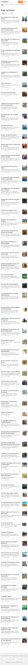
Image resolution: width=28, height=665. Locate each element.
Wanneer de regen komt (7, 532)
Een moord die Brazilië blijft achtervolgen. (10, 486)
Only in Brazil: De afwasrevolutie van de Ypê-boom (10, 474)
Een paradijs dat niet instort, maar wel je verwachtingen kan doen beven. (10, 128)
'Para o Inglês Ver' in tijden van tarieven (9, 18)
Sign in (25, 1)
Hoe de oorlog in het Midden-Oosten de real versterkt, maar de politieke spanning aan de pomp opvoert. (10, 610)
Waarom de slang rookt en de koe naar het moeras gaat (10, 104)
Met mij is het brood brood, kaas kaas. (9, 94)
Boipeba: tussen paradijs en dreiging (8, 220)
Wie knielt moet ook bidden (8, 92)
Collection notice (22, 655)
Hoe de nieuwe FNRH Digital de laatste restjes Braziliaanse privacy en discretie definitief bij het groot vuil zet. (10, 631)
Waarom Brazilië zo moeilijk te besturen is (9, 542)
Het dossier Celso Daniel (7, 485)
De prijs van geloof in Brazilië (9, 135)
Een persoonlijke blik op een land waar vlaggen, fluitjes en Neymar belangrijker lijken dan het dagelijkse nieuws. (10, 297)
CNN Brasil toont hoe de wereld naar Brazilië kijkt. (9, 467)
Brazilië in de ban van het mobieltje (10, 371)
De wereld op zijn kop (7, 523)
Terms (17, 655)
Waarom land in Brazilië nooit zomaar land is (9, 402)
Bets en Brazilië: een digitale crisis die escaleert (10, 40)
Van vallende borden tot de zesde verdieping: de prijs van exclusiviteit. (9, 578)
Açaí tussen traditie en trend (9, 210)
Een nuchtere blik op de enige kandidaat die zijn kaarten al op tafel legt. (11, 516)
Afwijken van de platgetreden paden (9, 73)
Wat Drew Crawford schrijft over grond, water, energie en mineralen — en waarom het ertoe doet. (10, 505)
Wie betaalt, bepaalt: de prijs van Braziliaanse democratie (10, 264)
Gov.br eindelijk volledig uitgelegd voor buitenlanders (10, 308)
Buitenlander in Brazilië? (7, 340)
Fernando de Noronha (7, 125)
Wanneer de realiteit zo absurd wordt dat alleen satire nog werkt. (10, 435)
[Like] (2, 36)
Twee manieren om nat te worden (10, 552)
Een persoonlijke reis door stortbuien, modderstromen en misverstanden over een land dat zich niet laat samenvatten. (10, 534)
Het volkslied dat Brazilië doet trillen (9, 167)
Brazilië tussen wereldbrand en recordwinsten (9, 606)
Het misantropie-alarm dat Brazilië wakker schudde (10, 156)
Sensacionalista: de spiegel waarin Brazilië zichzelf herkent (10, 432)
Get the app (20, 659)
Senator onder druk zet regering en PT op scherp (10, 145)
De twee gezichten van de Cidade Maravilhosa (10, 575)
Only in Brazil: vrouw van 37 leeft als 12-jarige (10, 253)
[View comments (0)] (8, 25)
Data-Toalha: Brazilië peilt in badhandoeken (8, 242)
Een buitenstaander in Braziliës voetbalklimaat (9, 294)
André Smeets (7, 23)
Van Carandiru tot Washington (9, 284)
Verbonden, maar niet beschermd (10, 453)
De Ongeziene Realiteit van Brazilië (10, 502)
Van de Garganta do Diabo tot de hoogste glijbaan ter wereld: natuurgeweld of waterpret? (10, 555)
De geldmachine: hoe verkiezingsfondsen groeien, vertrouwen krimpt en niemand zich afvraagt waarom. (10, 267)
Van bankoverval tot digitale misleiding (8, 586)
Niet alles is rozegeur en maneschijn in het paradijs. (10, 85)
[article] (14, 21)
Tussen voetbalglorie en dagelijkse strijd (10, 51)
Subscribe (20, 1)
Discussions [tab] (11, 13)
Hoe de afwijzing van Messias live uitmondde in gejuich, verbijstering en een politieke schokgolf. (10, 564)
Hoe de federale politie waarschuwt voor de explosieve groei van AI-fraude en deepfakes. (11, 589)
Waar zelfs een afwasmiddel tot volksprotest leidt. (8, 478)
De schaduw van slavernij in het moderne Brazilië (9, 62)
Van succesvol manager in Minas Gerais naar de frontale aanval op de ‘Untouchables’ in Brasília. (10, 621)
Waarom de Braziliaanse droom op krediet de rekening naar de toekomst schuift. (10, 599)
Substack (8, 662)
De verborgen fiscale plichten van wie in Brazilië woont (10, 330)
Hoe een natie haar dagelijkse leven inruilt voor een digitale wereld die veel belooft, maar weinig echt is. (10, 374)
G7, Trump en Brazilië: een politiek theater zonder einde (10, 178)
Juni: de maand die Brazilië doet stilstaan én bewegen (9, 231)
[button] (2, 4)
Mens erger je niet (6, 83)
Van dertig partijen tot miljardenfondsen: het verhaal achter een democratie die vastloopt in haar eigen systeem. (10, 545)
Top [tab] (6, 13)
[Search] (25, 13)
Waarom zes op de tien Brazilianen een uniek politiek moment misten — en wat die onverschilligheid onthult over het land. (11, 383)
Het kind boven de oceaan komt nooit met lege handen (9, 29)
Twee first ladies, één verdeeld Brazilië (9, 115)
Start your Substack (10, 659)
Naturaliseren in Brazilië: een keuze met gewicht (10, 319)
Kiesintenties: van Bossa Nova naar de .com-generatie (10, 639)
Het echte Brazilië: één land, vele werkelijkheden (10, 350)
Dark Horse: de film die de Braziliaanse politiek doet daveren (10, 443)
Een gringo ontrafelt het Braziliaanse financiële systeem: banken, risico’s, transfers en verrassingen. (9, 394)
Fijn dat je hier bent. (5, 414)
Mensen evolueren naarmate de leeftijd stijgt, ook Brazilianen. (10, 642)
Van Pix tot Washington (7, 274)
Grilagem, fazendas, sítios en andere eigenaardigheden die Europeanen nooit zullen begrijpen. (10, 405)
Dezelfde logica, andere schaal (9, 493)
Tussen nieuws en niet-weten (9, 381)
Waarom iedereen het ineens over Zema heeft (10, 512)
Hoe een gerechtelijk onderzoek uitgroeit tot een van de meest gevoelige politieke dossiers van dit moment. (10, 148)
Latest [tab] (3, 13)
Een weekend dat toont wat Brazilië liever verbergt (10, 189)
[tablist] (7, 13)
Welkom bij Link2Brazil (7, 412)
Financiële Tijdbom (6, 596)
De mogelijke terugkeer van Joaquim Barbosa (8, 421)
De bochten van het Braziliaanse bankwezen (10, 391)
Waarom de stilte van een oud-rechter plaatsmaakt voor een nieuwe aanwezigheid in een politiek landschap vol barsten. (11, 424)
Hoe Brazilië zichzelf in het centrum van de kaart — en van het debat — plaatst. (10, 525)
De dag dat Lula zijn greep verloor (10, 562)
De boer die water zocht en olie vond (9, 361)
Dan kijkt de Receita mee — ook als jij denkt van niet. (11, 342)
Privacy (13, 655)
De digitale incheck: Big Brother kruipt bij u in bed (9, 628)
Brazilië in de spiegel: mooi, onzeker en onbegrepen (11, 463)
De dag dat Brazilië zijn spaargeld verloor (10, 200)
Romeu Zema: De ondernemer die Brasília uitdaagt (10, 617)
